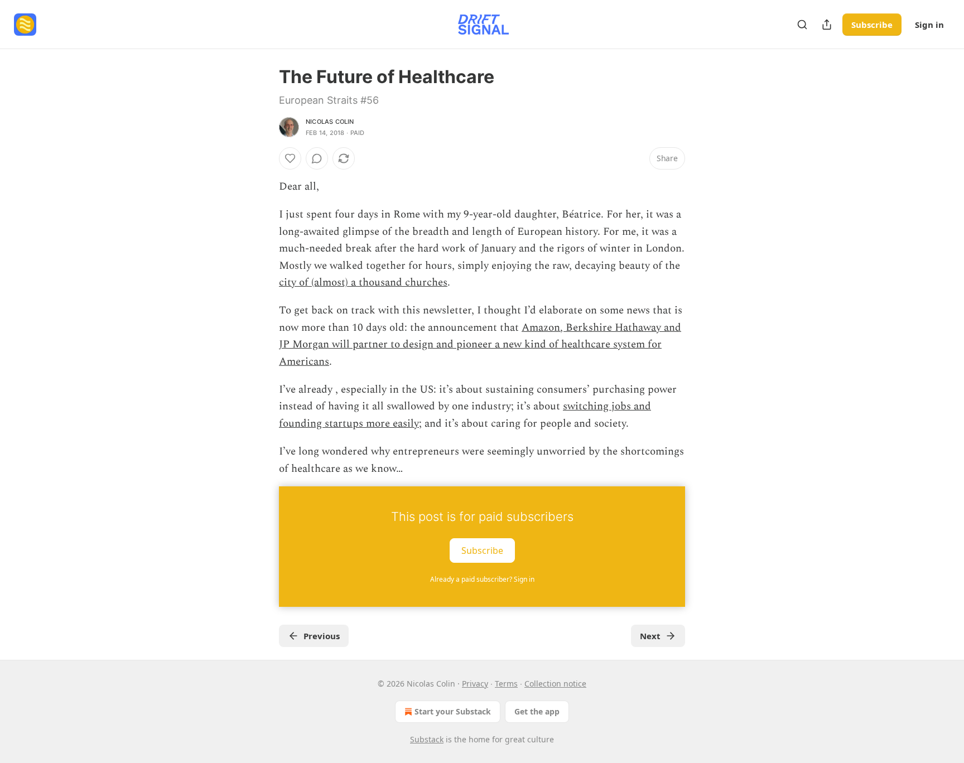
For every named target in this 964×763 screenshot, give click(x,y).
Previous (321, 635)
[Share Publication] (827, 24)
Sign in (929, 24)
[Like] (290, 158)
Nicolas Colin (330, 121)
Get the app (537, 711)
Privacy (475, 683)
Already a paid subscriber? (482, 579)
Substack (427, 739)
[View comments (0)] (317, 158)
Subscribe (872, 24)
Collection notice (555, 683)
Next (650, 635)
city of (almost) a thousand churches (363, 282)
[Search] (802, 24)
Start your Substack (452, 711)
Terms (506, 683)
